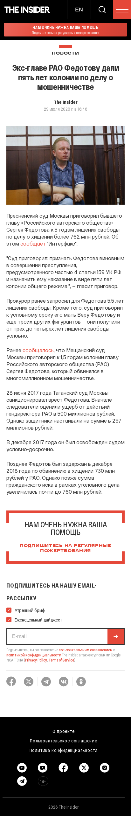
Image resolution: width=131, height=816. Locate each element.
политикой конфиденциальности (33, 655)
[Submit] (115, 636)
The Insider (66, 102)
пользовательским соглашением (86, 650)
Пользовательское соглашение (63, 740)
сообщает (33, 243)
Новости (65, 53)
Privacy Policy (36, 660)
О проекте (63, 731)
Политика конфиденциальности (64, 750)
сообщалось (38, 350)
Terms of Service (61, 660)
